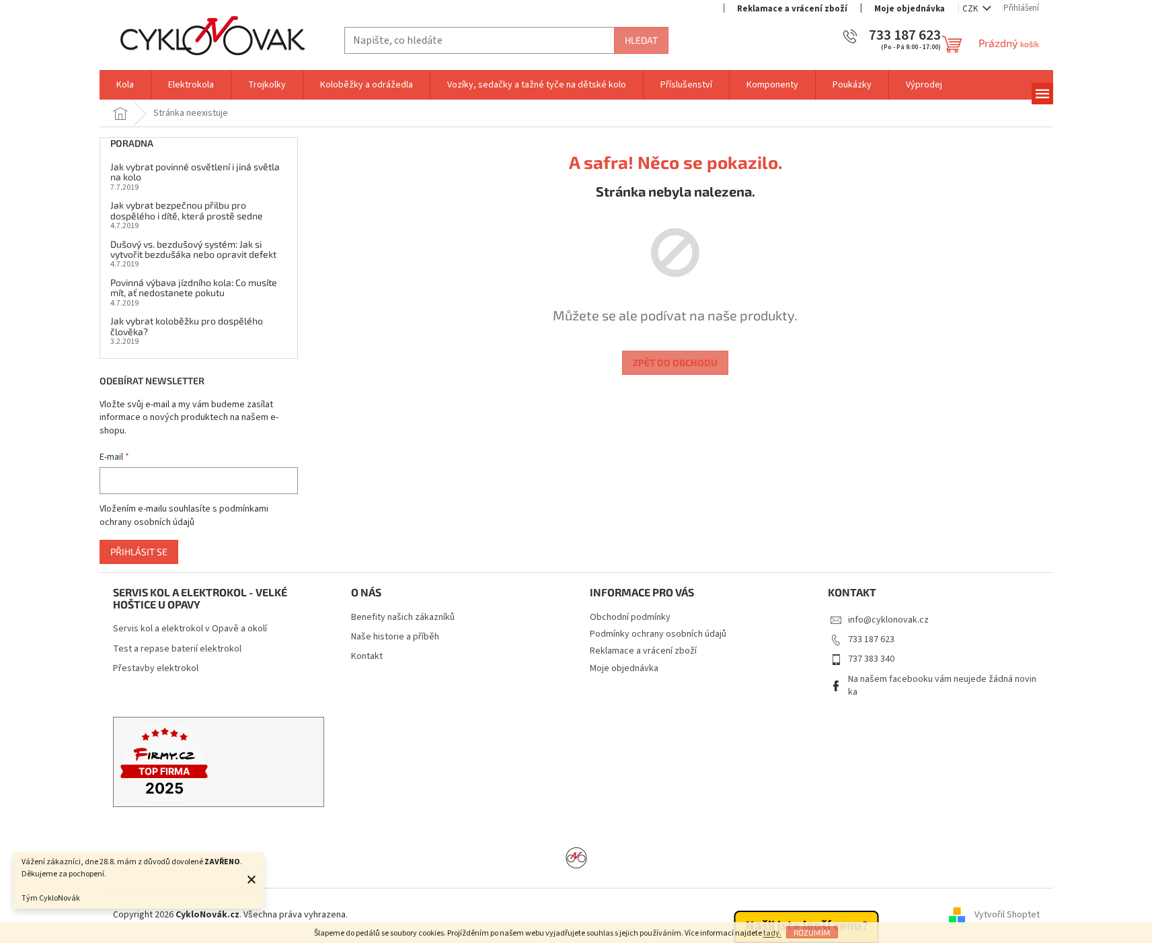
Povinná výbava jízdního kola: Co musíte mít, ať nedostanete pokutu (193, 287)
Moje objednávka (909, 9)
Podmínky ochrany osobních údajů (658, 634)
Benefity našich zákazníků (403, 617)
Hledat (641, 40)
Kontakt (367, 656)
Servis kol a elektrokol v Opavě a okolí (190, 629)
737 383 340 (871, 659)
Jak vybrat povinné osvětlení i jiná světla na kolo (195, 172)
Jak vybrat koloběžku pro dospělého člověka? (186, 326)
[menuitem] (125, 85)
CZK (971, 9)
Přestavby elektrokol (155, 668)
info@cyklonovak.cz (888, 620)
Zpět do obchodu (675, 362)
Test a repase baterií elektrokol (177, 649)
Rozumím (812, 932)
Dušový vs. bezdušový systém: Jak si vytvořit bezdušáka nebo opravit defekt (193, 249)
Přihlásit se (138, 551)
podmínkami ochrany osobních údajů (184, 515)
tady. (772, 933)
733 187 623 (871, 639)
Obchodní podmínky (630, 617)
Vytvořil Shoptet (1007, 915)
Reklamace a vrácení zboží (792, 9)
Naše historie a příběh (395, 637)
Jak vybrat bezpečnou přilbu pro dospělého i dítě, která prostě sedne (186, 210)
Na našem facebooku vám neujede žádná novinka (942, 685)
